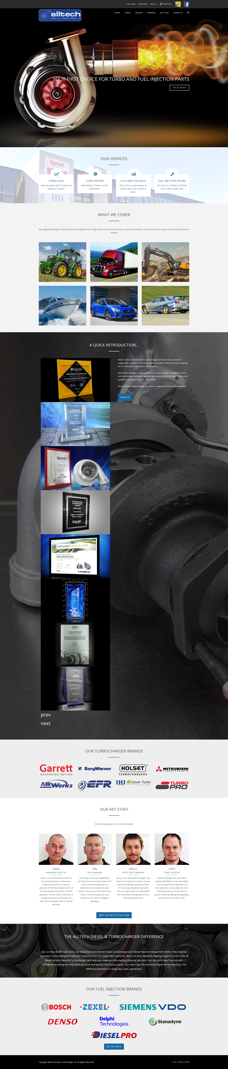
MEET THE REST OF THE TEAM (114, 915)
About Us (125, 397)
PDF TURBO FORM (181, 1062)
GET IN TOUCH (179, 87)
